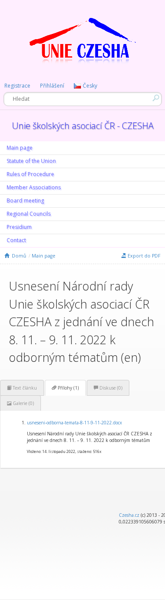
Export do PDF (143, 256)
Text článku (24, 388)
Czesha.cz (129, 515)
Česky (90, 85)
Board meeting (25, 200)
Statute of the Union (31, 161)
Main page (20, 147)
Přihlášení (52, 85)
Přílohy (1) (67, 388)
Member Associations (34, 187)
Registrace (17, 85)
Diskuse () (110, 388)
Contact (16, 240)
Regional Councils (29, 213)
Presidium (19, 227)
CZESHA (82, 46)
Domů (17, 256)
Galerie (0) (22, 403)
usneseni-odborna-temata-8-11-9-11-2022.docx (74, 423)
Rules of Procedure (30, 174)
